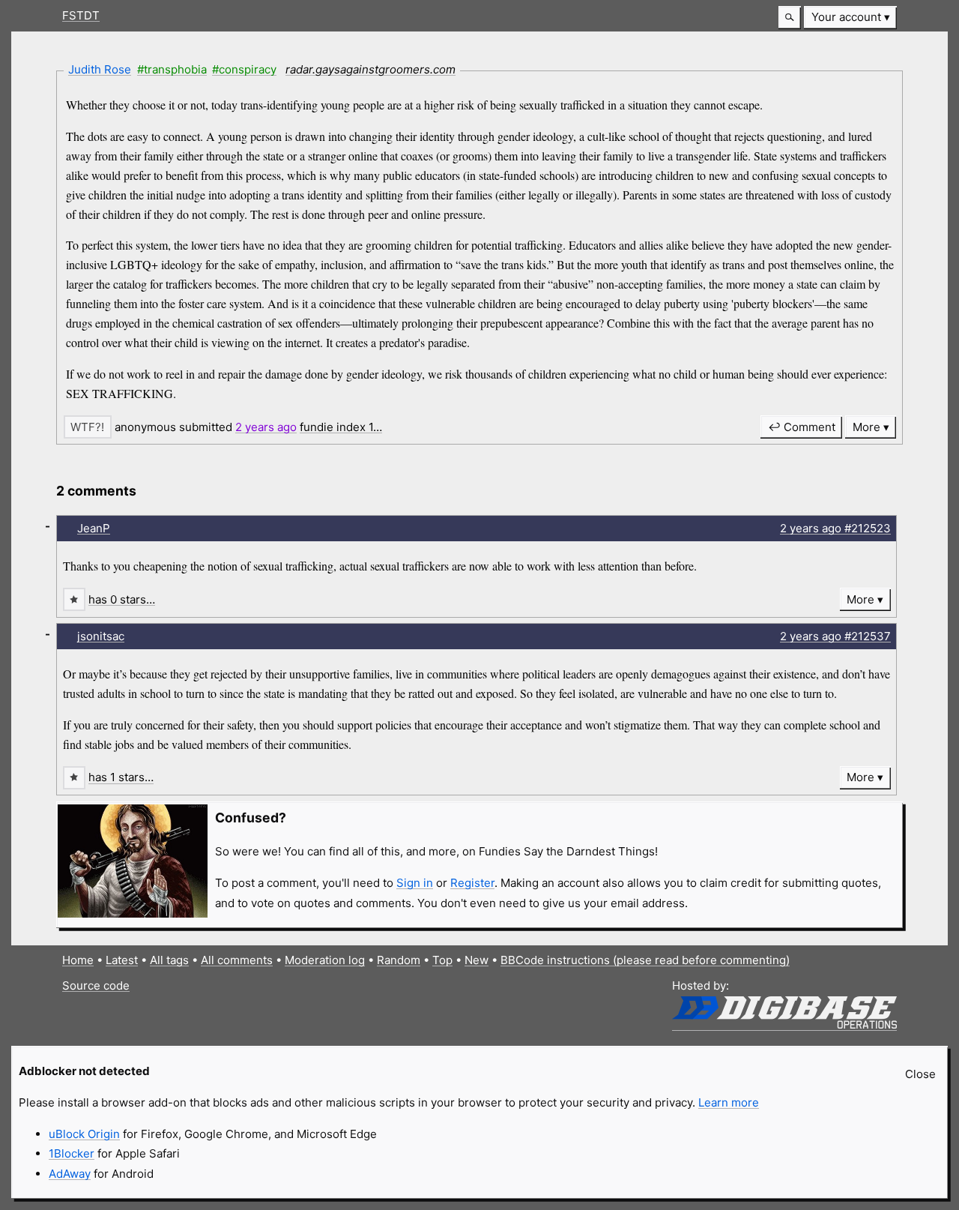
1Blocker (71, 1153)
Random (398, 960)
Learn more (728, 1102)
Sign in (414, 883)
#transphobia (172, 69)
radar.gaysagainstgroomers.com (370, 69)
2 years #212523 (835, 528)
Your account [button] (846, 17)
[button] (789, 17)
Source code (96, 985)
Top (442, 960)
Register (472, 883)
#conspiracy (244, 69)
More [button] (866, 427)
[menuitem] (850, 17)
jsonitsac (100, 636)
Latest (122, 960)
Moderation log (325, 960)
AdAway (70, 1174)
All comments (237, 960)
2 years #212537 (835, 636)
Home (78, 960)
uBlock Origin (84, 1134)
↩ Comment (801, 427)
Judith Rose (99, 69)
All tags (169, 960)
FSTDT (81, 15)
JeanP (93, 528)
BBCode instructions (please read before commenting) (645, 960)
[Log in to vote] (88, 427)
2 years (266, 427)
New (476, 960)
